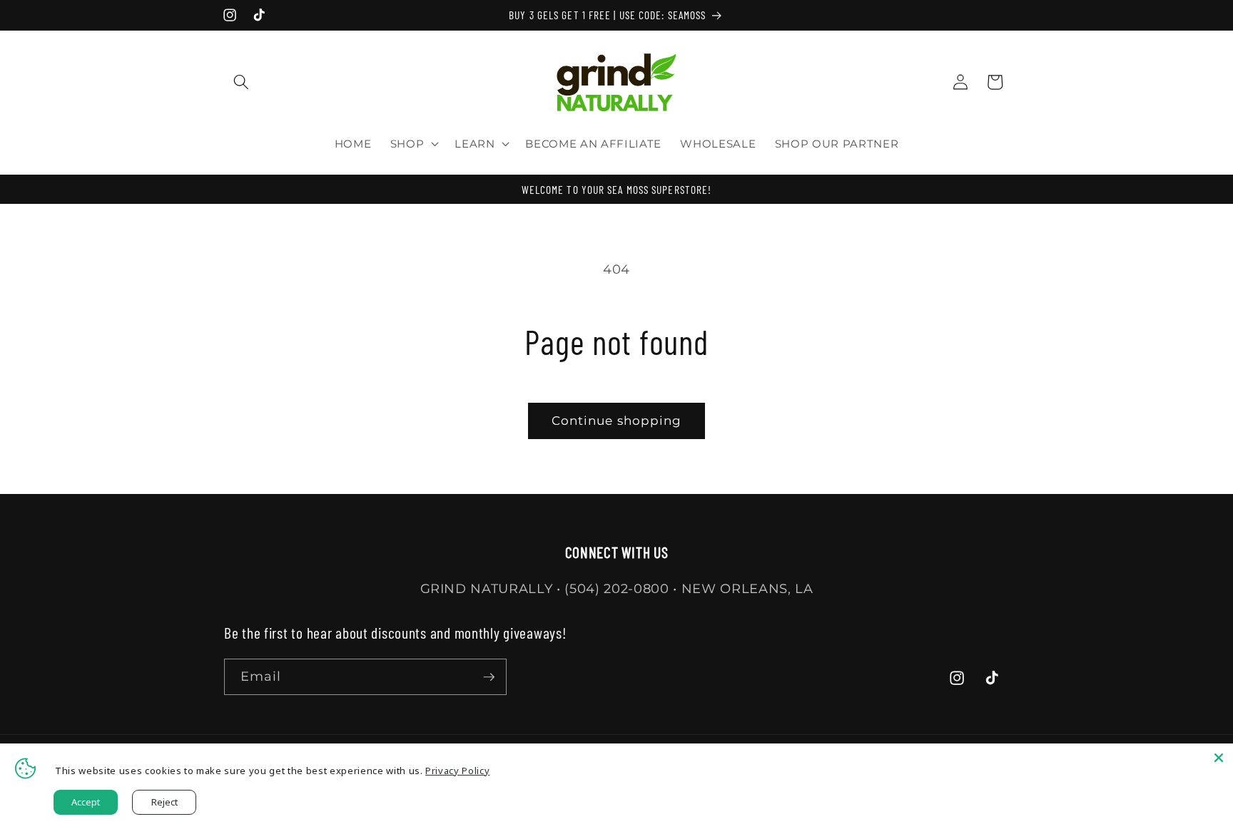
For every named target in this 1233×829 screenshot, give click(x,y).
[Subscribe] (489, 677)
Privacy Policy (457, 770)
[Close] (1219, 758)
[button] (241, 82)
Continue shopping (617, 420)
